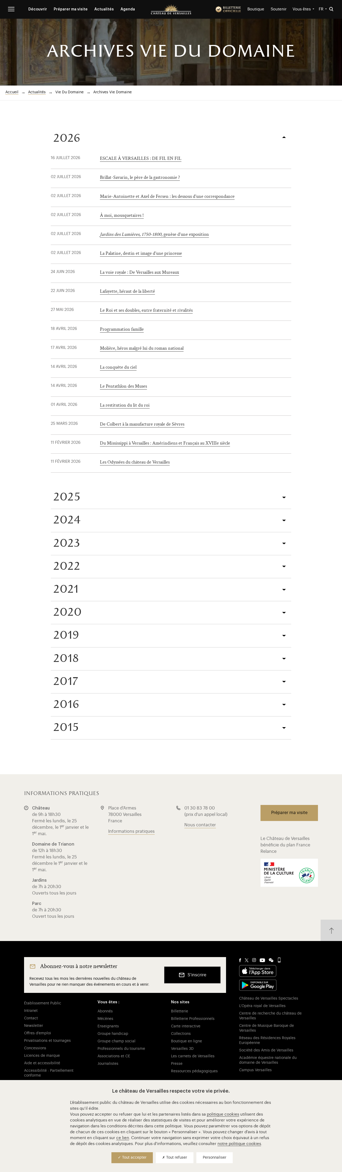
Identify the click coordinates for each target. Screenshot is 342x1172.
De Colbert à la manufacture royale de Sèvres (142, 424)
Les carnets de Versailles (193, 1056)
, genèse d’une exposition (154, 234)
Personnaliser (214, 1157)
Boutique (255, 9)
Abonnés (105, 1011)
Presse (176, 1064)
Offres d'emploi (37, 1033)
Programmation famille (122, 329)
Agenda (128, 9)
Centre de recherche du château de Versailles (270, 1016)
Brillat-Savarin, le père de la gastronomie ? (140, 177)
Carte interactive (185, 1026)
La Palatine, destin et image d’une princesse (141, 253)
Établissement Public (42, 1003)
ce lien (122, 1138)
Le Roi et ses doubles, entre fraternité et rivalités (146, 310)
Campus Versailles (255, 1070)
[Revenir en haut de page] (331, 930)
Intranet (31, 1011)
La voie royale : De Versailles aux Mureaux (139, 272)
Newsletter (33, 1026)
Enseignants (108, 1026)
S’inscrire (197, 975)
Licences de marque (42, 1056)
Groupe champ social (116, 1041)
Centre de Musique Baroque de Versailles (266, 1028)
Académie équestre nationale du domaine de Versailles (268, 1060)
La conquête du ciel (118, 367)
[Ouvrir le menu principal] (11, 9)
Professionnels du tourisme (121, 1049)
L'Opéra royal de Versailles (262, 1006)
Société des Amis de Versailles (266, 1050)
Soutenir (279, 9)
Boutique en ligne (186, 1041)
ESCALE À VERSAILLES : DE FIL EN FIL (140, 158)
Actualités (104, 9)
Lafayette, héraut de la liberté (127, 291)
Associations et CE (114, 1056)
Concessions (35, 1048)
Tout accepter (133, 1157)
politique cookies (223, 1114)
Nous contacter (200, 825)
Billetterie (179, 1011)
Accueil (11, 92)
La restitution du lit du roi (125, 405)
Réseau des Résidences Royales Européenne (267, 1040)
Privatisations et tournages (47, 1041)
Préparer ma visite (71, 9)
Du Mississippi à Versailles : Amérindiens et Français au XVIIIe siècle (165, 443)
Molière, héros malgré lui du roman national (142, 348)
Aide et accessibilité (42, 1063)
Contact (31, 1018)
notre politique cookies (239, 1144)
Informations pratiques (131, 831)
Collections (181, 1034)
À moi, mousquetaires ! (122, 215)
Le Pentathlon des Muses (123, 386)
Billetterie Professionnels (193, 1019)
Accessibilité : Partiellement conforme (48, 1073)
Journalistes (108, 1064)
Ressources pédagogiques (194, 1071)
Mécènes (105, 1019)
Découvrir (37, 9)
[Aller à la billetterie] (228, 9)
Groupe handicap (113, 1034)
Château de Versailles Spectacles (268, 998)
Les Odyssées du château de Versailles (135, 462)
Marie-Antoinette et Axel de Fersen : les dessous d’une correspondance (167, 196)
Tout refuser (176, 1157)
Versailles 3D (182, 1049)
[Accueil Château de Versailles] (171, 9)
